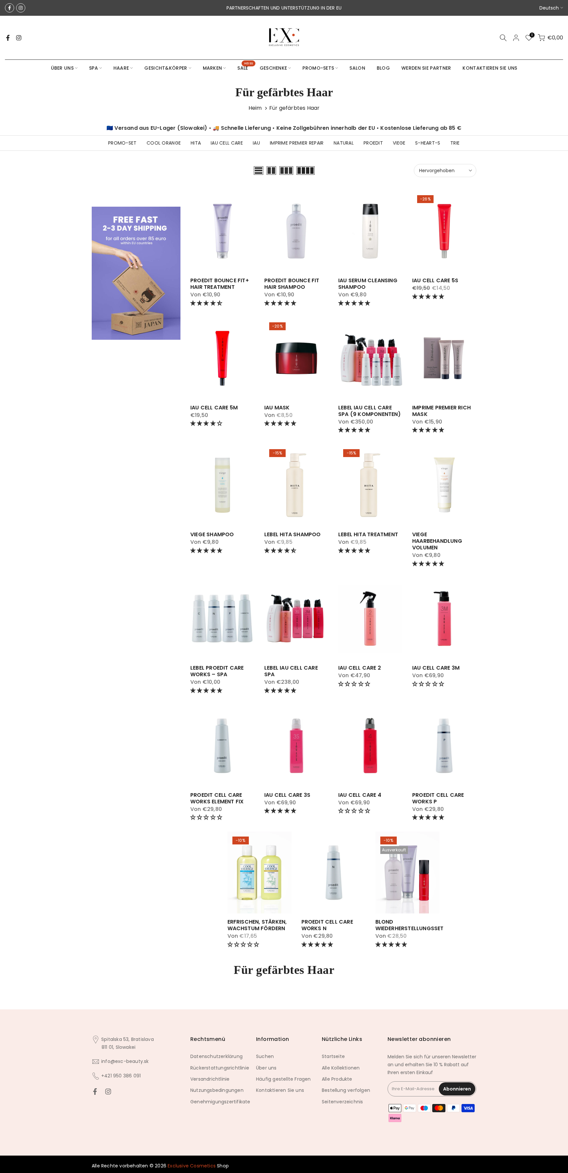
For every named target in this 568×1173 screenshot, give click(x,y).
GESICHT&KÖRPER (165, 68)
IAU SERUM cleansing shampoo (367, 284)
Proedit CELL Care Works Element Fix (217, 798)
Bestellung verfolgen (346, 1090)
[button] (207, 303)
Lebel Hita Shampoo (292, 534)
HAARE (121, 68)
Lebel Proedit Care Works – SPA (217, 671)
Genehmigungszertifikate (220, 1101)
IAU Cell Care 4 (359, 795)
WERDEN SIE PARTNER (426, 68)
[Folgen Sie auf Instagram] (20, 7)
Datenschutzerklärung (216, 1056)
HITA (196, 143)
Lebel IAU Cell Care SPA (291, 671)
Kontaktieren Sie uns (280, 1090)
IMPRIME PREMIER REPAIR (297, 143)
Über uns (266, 1068)
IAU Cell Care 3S (287, 795)
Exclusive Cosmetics (192, 1165)
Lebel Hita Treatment (368, 534)
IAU (256, 143)
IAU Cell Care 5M (214, 407)
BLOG (383, 68)
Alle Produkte (337, 1079)
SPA (93, 68)
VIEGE (399, 143)
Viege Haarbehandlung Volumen (437, 541)
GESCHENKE (273, 68)
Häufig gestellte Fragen (283, 1079)
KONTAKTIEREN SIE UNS (489, 68)
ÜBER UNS (62, 68)
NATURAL (344, 143)
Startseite (333, 1056)
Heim (255, 108)
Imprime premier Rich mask (441, 411)
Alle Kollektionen (341, 1068)
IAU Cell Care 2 (359, 668)
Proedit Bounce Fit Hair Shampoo (292, 284)
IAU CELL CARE (227, 143)
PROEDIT (373, 143)
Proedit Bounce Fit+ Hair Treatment (219, 284)
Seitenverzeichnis (342, 1101)
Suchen (265, 1056)
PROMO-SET (122, 143)
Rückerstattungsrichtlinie (219, 1068)
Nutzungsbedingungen (217, 1090)
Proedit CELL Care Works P (438, 798)
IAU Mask (277, 407)
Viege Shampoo (212, 534)
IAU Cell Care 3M (436, 668)
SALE (245, 67)
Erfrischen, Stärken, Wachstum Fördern (257, 925)
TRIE (455, 143)
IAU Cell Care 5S (435, 280)
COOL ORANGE (164, 143)
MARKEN (212, 68)
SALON (357, 68)
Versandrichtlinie (209, 1079)
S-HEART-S (427, 143)
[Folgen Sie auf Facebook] (9, 7)
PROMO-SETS (318, 68)
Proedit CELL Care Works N (327, 925)
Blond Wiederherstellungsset (409, 925)
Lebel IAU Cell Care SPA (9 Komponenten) (369, 411)
